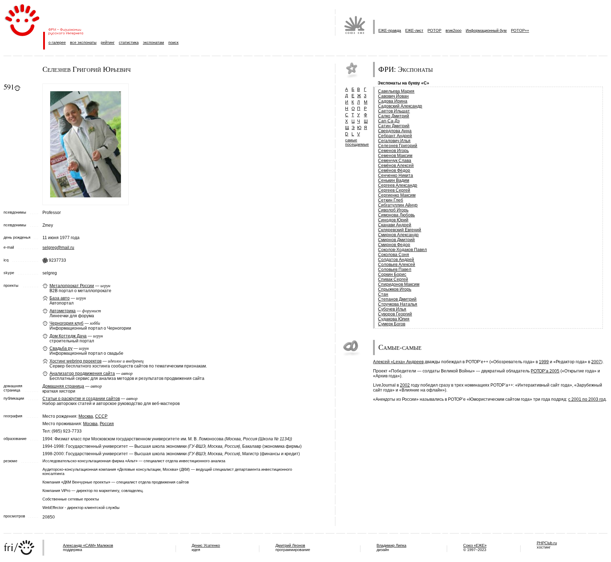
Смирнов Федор (394, 244)
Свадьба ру (61, 348)
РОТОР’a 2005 (545, 371)
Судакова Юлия (393, 319)
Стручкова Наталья (397, 304)
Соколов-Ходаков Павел (402, 249)
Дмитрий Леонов (290, 545)
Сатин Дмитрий (393, 125)
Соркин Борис (392, 274)
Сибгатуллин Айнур (398, 205)
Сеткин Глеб (390, 200)
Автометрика (63, 310)
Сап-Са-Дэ (389, 120)
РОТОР (434, 30)
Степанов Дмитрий (397, 299)
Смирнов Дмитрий (396, 239)
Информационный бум (486, 30)
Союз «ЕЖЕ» (475, 545)
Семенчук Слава (394, 160)
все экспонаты (83, 42)
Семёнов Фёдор (394, 170)
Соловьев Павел (394, 269)
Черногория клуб (66, 323)
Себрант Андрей (395, 135)
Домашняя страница (63, 386)
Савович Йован (393, 96)
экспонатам (153, 42)
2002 (405, 385)
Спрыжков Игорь (394, 289)
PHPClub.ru (547, 543)
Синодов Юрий (393, 220)
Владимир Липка (391, 545)
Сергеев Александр (397, 185)
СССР (101, 416)
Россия (107, 423)
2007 (596, 361)
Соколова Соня (393, 254)
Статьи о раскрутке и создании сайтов (81, 398)
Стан (383, 294)
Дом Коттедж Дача (68, 336)
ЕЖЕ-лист (414, 30)
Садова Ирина (392, 101)
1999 (544, 361)
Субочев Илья (392, 309)
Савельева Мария (396, 91)
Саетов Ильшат (394, 111)
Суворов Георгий (395, 314)
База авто (60, 298)
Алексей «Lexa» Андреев (398, 361)
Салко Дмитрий (393, 116)
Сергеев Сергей (394, 190)
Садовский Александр (400, 106)
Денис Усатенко (206, 545)
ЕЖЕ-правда (389, 30)
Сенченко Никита (395, 175)
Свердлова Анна (395, 130)
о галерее (57, 42)
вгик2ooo (453, 30)
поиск (173, 42)
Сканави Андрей (394, 224)
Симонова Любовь (396, 215)
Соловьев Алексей (396, 264)
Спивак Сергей (393, 279)
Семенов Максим (395, 155)
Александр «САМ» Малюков (88, 545)
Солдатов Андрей (396, 259)
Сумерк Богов (391, 323)
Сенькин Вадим (393, 180)
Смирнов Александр (398, 234)
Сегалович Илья (394, 140)
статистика (129, 42)
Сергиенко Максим (396, 195)
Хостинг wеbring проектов (75, 361)
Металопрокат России (72, 285)
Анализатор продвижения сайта (82, 373)
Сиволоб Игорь (393, 210)
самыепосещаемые (357, 142)
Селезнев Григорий (397, 145)
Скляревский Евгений (399, 229)
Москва (85, 416)
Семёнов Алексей (396, 165)
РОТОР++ (520, 30)
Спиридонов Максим (398, 284)
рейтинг (108, 42)
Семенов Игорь (393, 150)
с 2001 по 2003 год (587, 399)
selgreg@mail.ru (58, 247)
